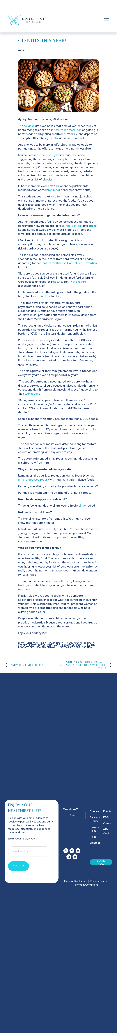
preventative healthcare (44, 645)
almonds (23, 163)
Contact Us (95, 844)
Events (107, 811)
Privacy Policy (98, 881)
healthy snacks (46, 647)
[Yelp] (68, 856)
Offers (107, 823)
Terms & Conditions (86, 884)
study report (31, 393)
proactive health (72, 645)
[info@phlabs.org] (75, 856)
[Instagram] (65, 850)
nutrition (33, 643)
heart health (56, 643)
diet (43, 643)
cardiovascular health (81, 643)
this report (79, 281)
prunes (61, 537)
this (40, 296)
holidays (29, 126)
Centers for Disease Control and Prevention (68, 263)
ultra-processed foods (33, 479)
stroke (93, 225)
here (27, 589)
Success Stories (95, 819)
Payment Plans (95, 829)
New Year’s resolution (68, 130)
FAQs (106, 817)
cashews (66, 163)
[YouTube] (78, 850)
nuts (21, 643)
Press (93, 836)
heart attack (74, 225)
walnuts (29, 167)
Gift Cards (106, 831)
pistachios (52, 163)
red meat (54, 190)
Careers (94, 811)
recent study (47, 155)
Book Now (101, 862)
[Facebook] (71, 850)
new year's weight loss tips (75, 647)
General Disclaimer (75, 881)
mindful (53, 138)
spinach (82, 505)
